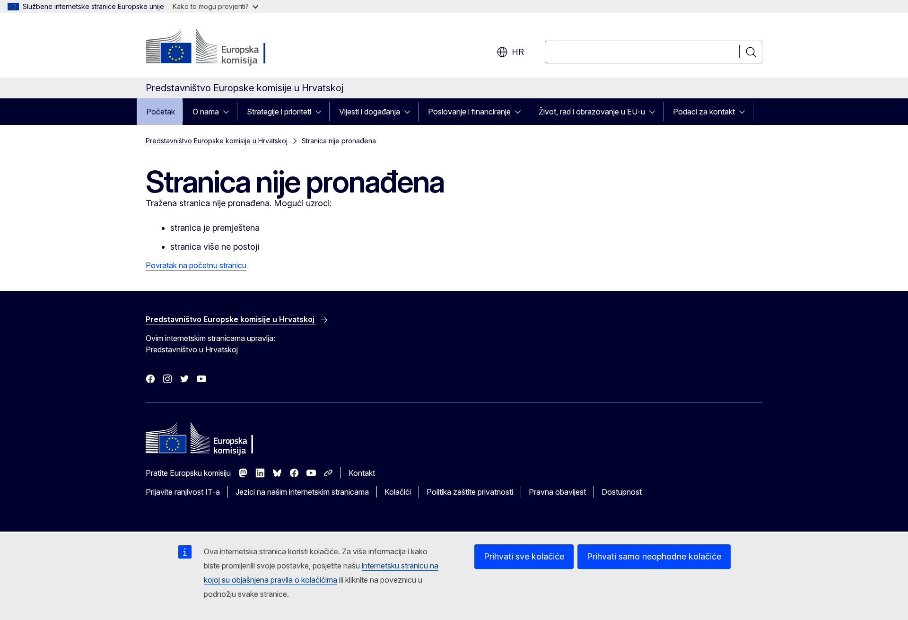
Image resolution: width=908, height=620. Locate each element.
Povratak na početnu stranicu (196, 265)
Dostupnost (622, 492)
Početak (160, 111)
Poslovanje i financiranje (469, 111)
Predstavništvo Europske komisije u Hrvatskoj (217, 141)
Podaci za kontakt (704, 111)
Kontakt (362, 473)
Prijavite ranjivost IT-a (183, 492)
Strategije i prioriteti (279, 111)
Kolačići (397, 492)
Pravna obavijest (557, 492)
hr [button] (518, 52)
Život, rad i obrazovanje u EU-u (592, 111)
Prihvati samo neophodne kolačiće (654, 556)
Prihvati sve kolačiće (524, 556)
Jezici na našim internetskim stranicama (302, 492)
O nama (205, 111)
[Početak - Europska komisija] (222, 47)
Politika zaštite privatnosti (470, 492)
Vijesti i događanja (369, 111)
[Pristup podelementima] (229, 111)
